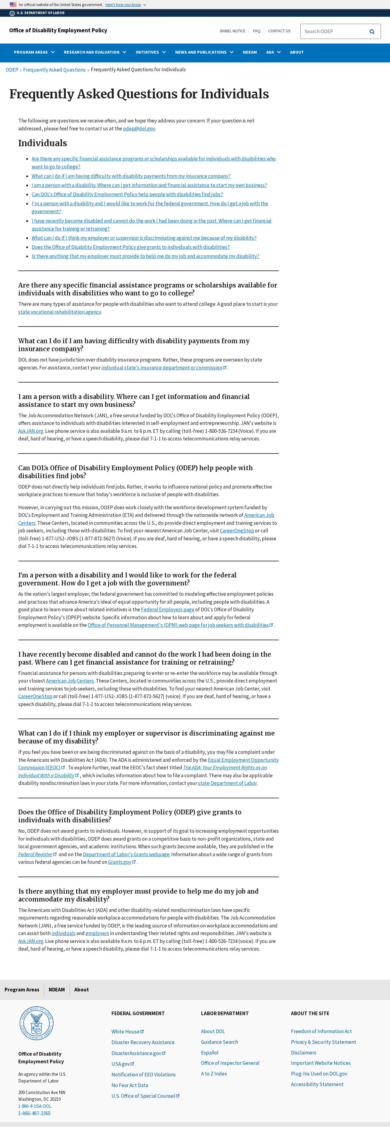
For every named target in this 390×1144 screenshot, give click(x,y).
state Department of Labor (227, 783)
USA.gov (121, 1064)
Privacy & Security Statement (323, 1042)
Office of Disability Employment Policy (58, 30)
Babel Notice (233, 31)
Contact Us (279, 31)
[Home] (36, 1023)
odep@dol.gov (139, 128)
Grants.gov (119, 862)
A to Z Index (214, 1073)
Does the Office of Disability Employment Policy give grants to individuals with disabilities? (131, 247)
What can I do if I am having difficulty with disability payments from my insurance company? (131, 176)
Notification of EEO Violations (144, 1074)
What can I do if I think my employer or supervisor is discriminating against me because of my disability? (144, 238)
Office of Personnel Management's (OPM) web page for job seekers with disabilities (178, 625)
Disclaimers (303, 1052)
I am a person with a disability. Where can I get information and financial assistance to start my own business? (149, 185)
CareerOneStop (237, 530)
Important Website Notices (321, 1063)
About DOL (213, 1031)
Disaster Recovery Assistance (143, 1042)
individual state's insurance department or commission (161, 367)
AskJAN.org (30, 431)
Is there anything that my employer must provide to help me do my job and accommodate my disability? (145, 256)
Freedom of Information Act (321, 1031)
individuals (63, 933)
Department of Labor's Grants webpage (126, 854)
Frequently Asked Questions (54, 70)
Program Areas (22, 989)
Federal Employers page (167, 609)
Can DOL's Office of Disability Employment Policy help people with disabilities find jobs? (127, 194)
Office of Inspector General (230, 1063)
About (81, 989)
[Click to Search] (372, 31)
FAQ (257, 31)
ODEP (12, 70)
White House (126, 1031)
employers (97, 933)
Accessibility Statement (317, 1084)
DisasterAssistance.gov (136, 1053)
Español (209, 1052)
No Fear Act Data (130, 1085)
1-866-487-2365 (34, 1113)
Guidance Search (219, 1042)
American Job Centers (70, 680)
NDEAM (57, 989)
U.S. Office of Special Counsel (143, 1096)
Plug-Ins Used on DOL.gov (319, 1073)
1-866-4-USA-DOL (34, 1106)
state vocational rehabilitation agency (59, 312)
